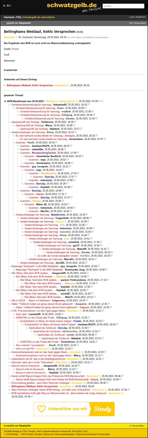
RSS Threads (27, 434)
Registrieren (141, 17)
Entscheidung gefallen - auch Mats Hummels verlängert (40, 383)
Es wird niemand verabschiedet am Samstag (39, 135)
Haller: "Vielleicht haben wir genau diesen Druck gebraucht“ (42, 304)
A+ (9, 5)
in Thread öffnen (139, 23)
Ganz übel (21, 314)
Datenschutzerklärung (86, 434)
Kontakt (38, 434)
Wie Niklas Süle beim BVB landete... (31, 273)
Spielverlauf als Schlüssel (42, 328)
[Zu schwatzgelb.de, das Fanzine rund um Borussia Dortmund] (74, 7)
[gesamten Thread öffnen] (102, 101)
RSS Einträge (12, 434)
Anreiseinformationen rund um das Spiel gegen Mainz (39, 352)
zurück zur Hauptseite (18, 23)
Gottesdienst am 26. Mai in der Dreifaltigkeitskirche (38, 359)
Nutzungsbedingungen (65, 434)
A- (4, 5)
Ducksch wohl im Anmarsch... (31, 372)
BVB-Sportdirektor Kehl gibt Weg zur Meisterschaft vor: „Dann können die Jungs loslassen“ (59, 393)
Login (132, 17)
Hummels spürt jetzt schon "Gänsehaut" (33, 362)
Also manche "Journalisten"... (31, 345)
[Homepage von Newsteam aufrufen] (20, 37)
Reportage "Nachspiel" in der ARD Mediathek (35, 266)
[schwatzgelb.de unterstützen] (74, 415)
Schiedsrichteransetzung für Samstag (31, 104)
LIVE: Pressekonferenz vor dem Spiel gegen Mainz (38, 310)
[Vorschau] (100, 101)
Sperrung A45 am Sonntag (25, 122)
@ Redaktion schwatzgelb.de (95, 37)
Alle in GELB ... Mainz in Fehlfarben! (31, 300)
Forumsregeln (103, 434)
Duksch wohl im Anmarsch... (27, 365)
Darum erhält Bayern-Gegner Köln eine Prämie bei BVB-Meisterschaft (48, 376)
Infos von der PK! (25, 348)
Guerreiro (20, 142)
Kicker (15, 49)
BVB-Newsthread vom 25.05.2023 (25, 101)
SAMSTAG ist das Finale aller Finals (35, 317)
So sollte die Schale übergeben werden (58, 255)
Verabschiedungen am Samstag (28, 132)
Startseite (9, 17)
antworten (11, 70)
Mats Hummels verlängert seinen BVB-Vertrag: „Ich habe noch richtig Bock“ (51, 389)
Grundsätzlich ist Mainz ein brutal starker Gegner (45, 321)
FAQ (19, 17)
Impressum (48, 434)
